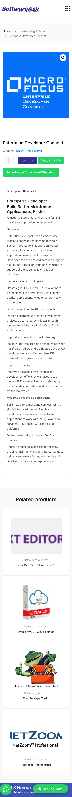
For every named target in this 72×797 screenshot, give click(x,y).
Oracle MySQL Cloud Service (36, 631)
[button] (63, 57)
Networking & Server (33, 31)
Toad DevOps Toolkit (36, 698)
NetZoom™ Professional (36, 764)
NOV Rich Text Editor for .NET (36, 565)
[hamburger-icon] (67, 9)
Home (6, 31)
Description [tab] (14, 191)
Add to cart (28, 160)
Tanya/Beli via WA (51, 160)
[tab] (14, 192)
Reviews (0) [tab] (30, 191)
